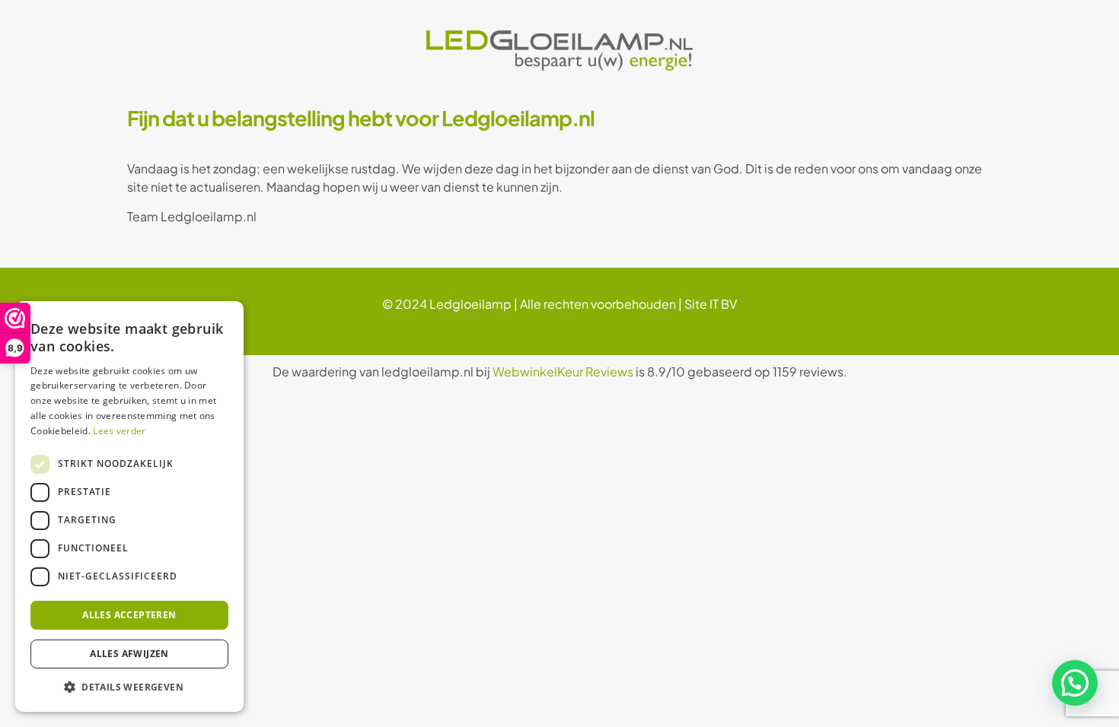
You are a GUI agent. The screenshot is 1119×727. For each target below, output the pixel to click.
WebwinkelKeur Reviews (563, 371)
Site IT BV (710, 304)
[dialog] (129, 506)
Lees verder (119, 430)
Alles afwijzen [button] (129, 653)
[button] (1075, 683)
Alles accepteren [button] (129, 614)
